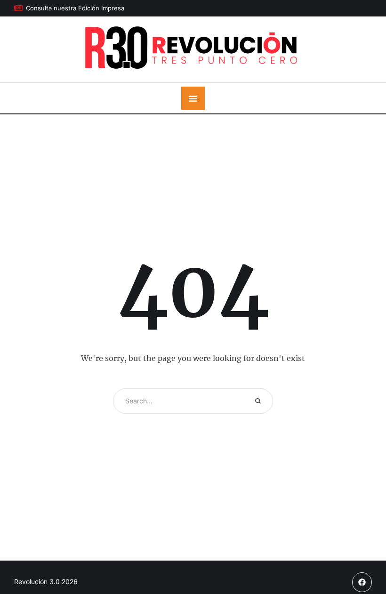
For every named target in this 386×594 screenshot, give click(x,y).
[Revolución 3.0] (193, 50)
